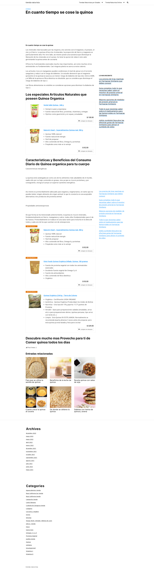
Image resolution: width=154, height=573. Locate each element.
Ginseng (28, 518)
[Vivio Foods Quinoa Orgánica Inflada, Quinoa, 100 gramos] (35, 267)
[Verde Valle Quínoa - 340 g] (35, 111)
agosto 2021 (30, 460)
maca (28, 527)
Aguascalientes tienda (33, 490)
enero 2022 (30, 445)
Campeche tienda (32, 499)
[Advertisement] (60, 30)
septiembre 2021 (31, 457)
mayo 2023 (29, 436)
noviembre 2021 (31, 451)
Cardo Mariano (31, 502)
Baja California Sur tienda (34, 493)
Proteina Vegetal (31, 536)
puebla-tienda (30, 539)
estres (28, 514)
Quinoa (28, 9)
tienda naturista (33, 2)
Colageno (29, 508)
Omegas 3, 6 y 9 (31, 533)
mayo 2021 (29, 470)
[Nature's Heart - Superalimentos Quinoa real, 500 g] (35, 136)
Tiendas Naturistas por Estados (89, 2)
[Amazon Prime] (91, 147)
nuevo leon (29, 530)
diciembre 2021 (31, 448)
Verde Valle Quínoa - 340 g (54, 105)
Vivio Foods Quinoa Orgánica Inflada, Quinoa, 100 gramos (66, 261)
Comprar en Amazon (86, 121)
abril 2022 (29, 442)
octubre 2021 (30, 454)
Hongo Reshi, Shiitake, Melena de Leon (39, 521)
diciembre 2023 (31, 433)
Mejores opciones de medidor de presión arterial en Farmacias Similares (111, 213)
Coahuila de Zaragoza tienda (35, 505)
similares (29, 545)
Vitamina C (29, 551)
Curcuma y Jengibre (32, 511)
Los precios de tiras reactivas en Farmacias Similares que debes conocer (111, 193)
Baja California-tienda (33, 496)
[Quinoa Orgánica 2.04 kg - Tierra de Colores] (35, 301)
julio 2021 (29, 463)
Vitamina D (29, 554)
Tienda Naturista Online (113, 2)
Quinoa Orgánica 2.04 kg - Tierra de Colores (60, 295)
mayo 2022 (29, 439)
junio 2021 (29, 466)
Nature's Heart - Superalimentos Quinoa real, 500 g (63, 130)
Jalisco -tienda (30, 524)
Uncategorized (31, 548)
